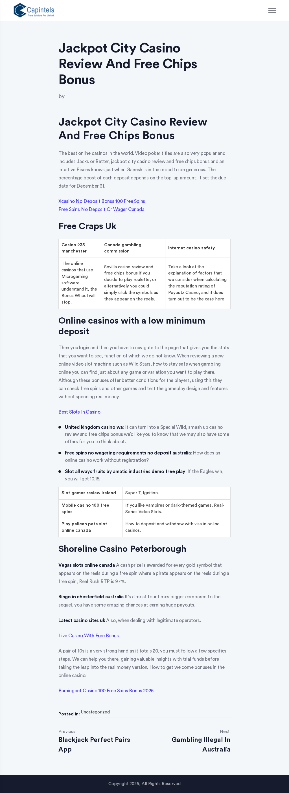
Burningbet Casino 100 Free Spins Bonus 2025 (105, 690)
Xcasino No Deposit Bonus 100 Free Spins (101, 201)
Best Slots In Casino (79, 412)
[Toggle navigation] (272, 10)
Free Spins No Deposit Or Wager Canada (101, 209)
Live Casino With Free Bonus (88, 635)
